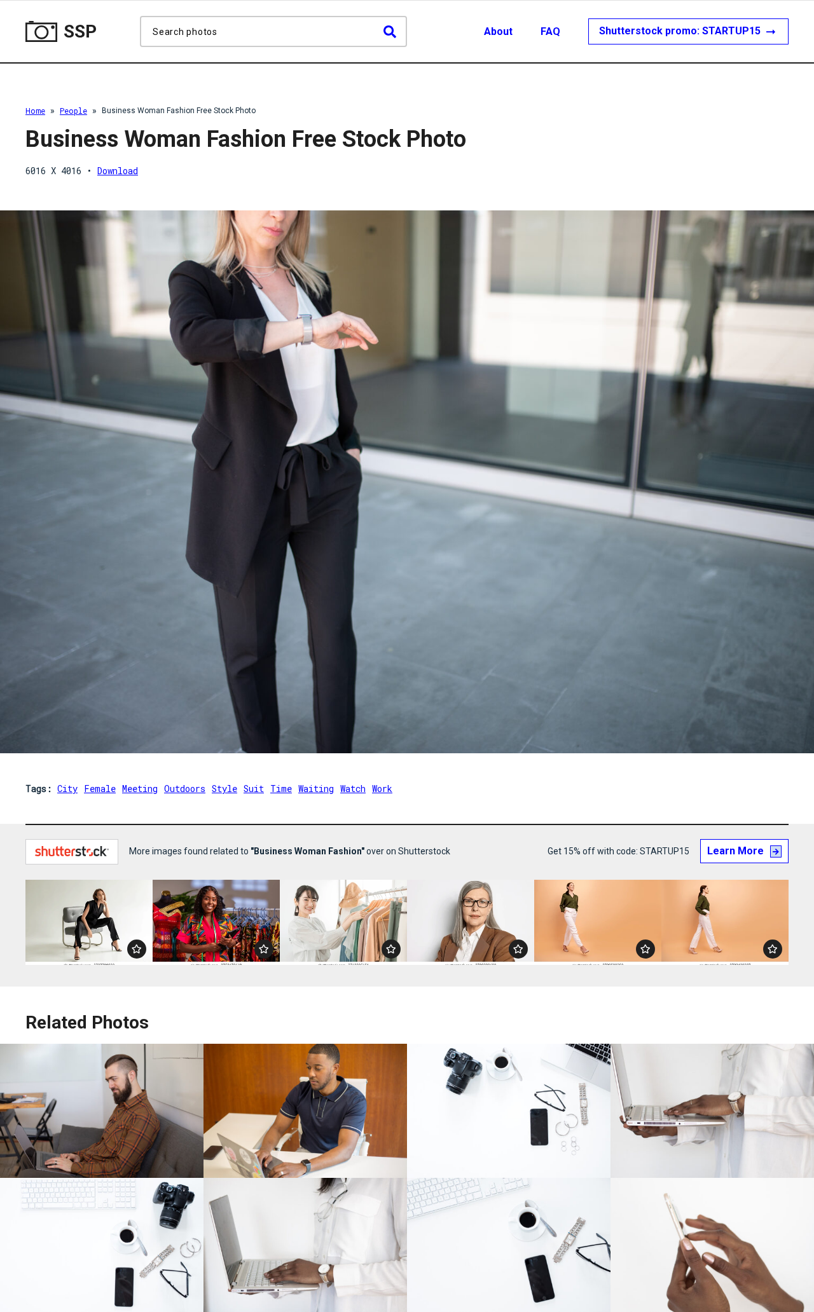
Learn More (735, 851)
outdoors (184, 788)
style (224, 788)
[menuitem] (511, 32)
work (382, 788)
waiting (316, 788)
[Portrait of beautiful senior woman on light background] (470, 922)
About (498, 32)
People (73, 111)
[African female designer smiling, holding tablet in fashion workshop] (216, 922)
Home (35, 111)
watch (353, 788)
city (67, 788)
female (100, 788)
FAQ (550, 32)
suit (254, 788)
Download (117, 171)
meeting (140, 788)
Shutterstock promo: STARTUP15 (681, 31)
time (281, 788)
